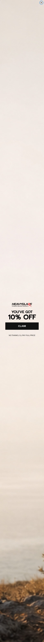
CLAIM (22, 326)
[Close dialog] (41, 2)
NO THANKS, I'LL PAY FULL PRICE (22, 335)
